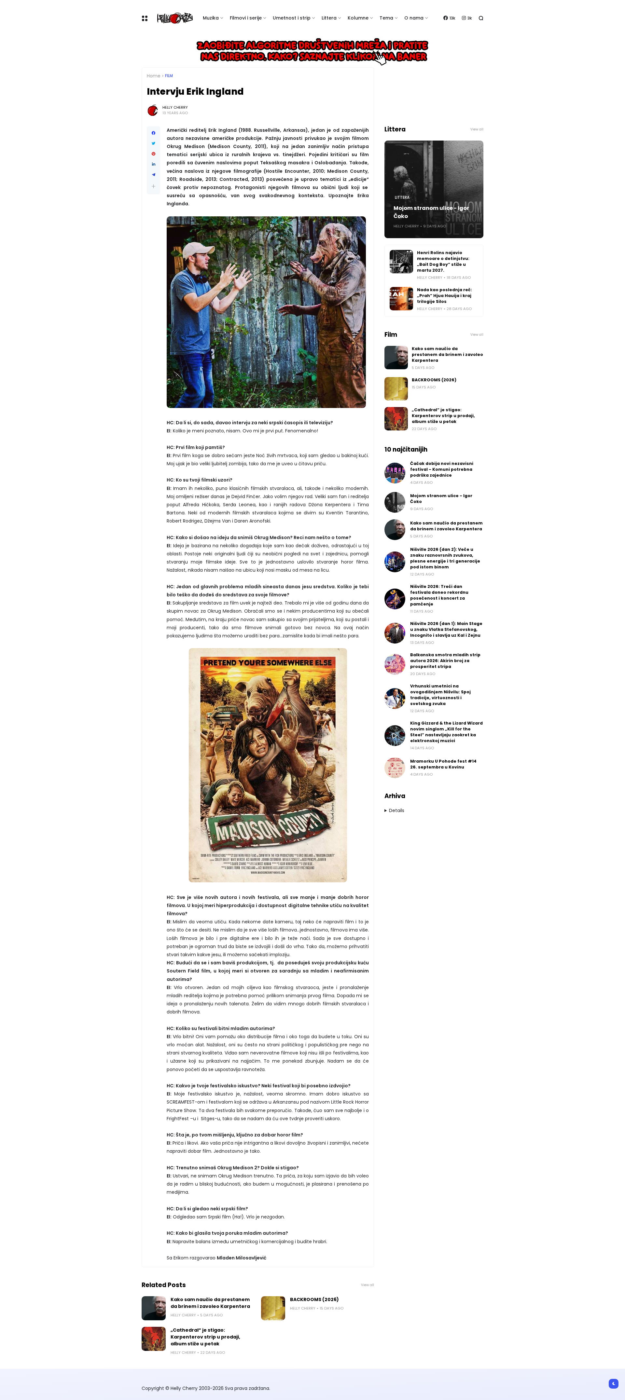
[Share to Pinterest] (153, 154)
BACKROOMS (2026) (314, 1299)
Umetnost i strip (292, 18)
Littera (329, 18)
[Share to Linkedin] (153, 164)
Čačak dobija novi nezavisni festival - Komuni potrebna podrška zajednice (441, 469)
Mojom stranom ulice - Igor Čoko (431, 212)
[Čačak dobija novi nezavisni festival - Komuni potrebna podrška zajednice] (394, 473)
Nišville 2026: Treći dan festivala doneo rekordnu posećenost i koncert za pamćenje (439, 595)
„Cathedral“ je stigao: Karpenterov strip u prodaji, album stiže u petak (205, 1337)
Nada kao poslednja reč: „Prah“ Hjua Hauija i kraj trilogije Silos (444, 295)
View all (367, 1285)
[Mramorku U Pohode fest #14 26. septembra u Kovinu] (394, 767)
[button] (153, 186)
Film (169, 75)
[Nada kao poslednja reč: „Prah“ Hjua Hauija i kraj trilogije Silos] (401, 298)
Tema (386, 18)
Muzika (211, 18)
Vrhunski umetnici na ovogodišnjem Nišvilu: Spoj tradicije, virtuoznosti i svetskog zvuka (440, 694)
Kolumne (358, 18)
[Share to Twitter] (153, 143)
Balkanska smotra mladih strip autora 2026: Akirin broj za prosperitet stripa (445, 660)
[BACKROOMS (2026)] (273, 1308)
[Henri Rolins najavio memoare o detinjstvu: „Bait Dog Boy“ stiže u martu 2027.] (401, 261)
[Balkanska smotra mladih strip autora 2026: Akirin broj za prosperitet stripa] (394, 664)
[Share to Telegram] (153, 175)
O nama (414, 18)
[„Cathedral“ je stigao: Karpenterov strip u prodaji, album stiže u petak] (154, 1339)
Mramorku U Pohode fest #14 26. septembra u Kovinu (443, 764)
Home (153, 76)
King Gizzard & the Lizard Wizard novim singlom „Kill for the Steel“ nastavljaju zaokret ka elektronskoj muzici (446, 731)
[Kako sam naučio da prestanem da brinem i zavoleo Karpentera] (154, 1308)
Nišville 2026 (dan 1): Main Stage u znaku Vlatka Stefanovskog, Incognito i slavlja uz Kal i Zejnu (446, 629)
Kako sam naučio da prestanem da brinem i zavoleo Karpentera (210, 1303)
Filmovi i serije (246, 18)
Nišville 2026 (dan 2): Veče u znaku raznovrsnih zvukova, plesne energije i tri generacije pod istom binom (445, 558)
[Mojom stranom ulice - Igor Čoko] (394, 502)
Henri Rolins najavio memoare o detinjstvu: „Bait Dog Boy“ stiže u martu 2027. (443, 261)
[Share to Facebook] (153, 133)
